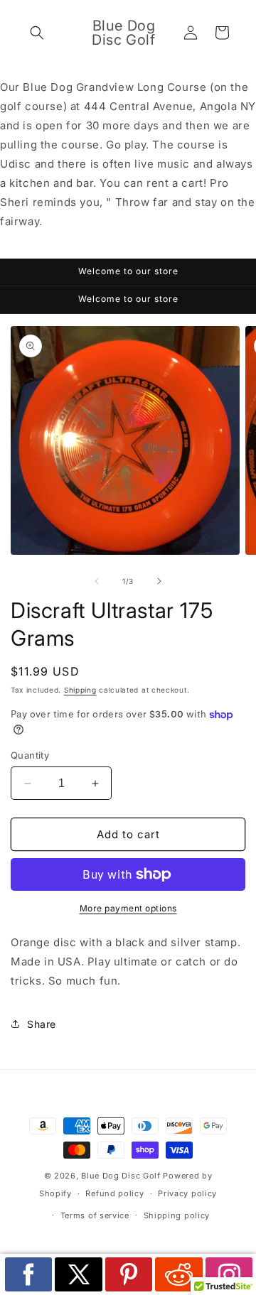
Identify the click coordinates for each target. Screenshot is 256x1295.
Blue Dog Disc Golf (121, 1176)
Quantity (30, 755)
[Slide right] (159, 581)
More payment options (128, 908)
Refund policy (114, 1193)
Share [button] (41, 1024)
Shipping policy (177, 1215)
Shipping (80, 690)
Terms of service (94, 1215)
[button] (37, 32)
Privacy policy (187, 1193)
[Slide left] (96, 581)
